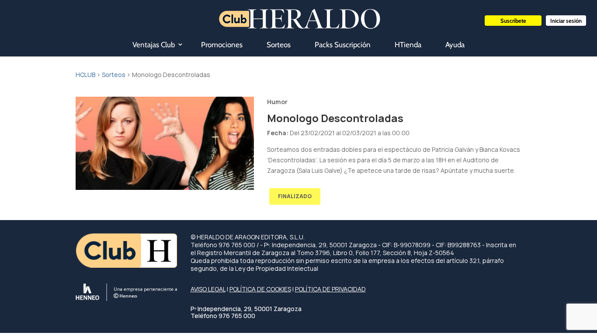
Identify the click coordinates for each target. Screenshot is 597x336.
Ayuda (455, 44)
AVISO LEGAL (208, 289)
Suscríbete (513, 20)
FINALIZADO (295, 196)
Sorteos (279, 44)
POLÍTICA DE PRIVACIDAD (330, 289)
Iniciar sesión (566, 20)
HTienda (408, 44)
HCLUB (85, 74)
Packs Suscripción (343, 44)
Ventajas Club (153, 44)
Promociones (222, 44)
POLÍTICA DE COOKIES (260, 289)
